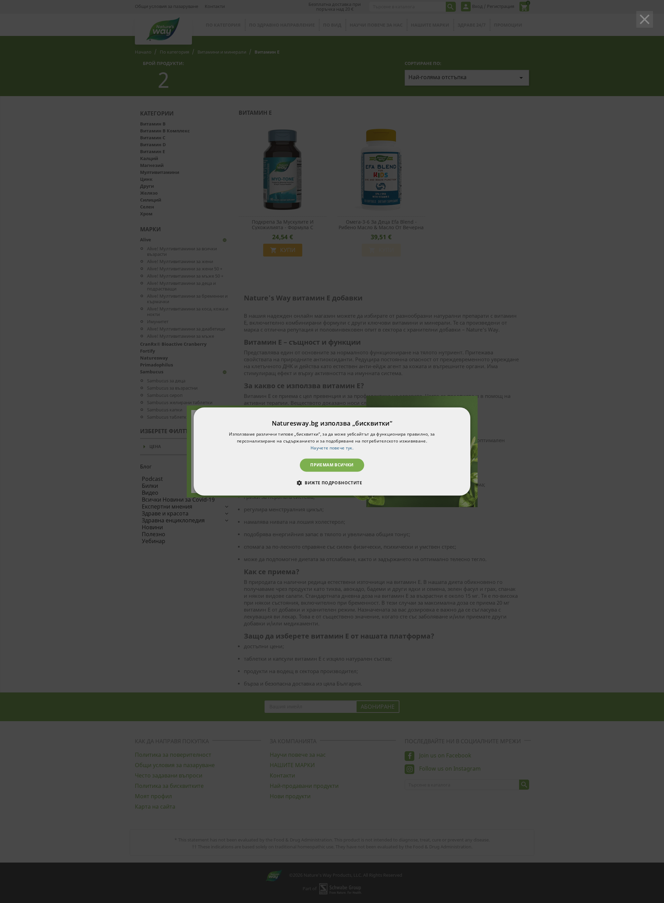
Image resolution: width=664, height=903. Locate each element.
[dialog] (332, 451)
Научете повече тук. (332, 448)
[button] (332, 483)
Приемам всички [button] (332, 465)
